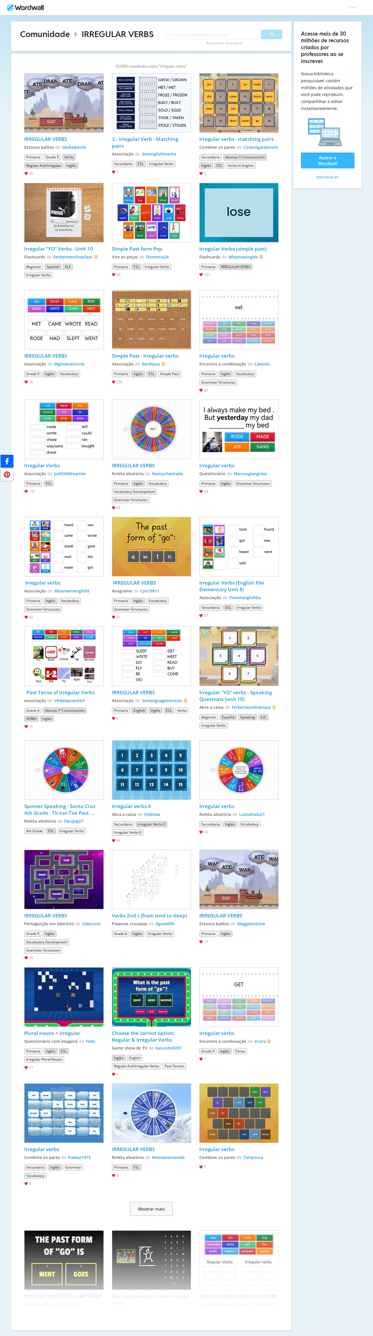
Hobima (152, 814)
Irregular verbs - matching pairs (236, 139)
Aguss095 (165, 923)
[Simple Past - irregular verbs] (151, 319)
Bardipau (151, 364)
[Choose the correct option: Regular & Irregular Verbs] (151, 997)
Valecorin (91, 923)
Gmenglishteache (159, 154)
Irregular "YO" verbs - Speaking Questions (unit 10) (236, 695)
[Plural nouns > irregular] (63, 997)
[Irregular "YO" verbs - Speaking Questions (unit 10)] (239, 656)
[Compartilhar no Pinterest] (7, 474)
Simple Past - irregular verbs (145, 355)
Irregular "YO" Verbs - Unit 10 (59, 248)
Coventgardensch (260, 147)
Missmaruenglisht (72, 591)
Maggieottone (251, 923)
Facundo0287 (168, 1048)
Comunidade (45, 34)
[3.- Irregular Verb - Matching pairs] (151, 103)
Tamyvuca (253, 1157)
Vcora (260, 1041)
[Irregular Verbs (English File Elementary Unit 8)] (239, 546)
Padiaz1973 (79, 1157)
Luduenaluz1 (252, 814)
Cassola (262, 364)
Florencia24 (157, 257)
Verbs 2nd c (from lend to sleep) (149, 915)
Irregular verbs (216, 355)
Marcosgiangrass (250, 473)
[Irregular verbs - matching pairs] (239, 103)
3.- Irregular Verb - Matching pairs (146, 142)
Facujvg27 (73, 821)
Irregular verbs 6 (131, 806)
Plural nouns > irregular (52, 1033)
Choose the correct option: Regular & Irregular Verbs (144, 1036)
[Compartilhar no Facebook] (7, 461)
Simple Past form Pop (137, 248)
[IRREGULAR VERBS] (63, 103)
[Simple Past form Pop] (151, 212)
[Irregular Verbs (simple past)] (239, 212)
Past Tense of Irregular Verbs (59, 692)
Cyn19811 (149, 591)
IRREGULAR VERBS (118, 34)
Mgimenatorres (69, 364)
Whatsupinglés (243, 257)
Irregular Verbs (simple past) (233, 248)
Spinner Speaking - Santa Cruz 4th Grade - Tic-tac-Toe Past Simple (60, 809)
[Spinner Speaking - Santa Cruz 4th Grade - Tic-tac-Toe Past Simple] (63, 770)
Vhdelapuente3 (69, 700)
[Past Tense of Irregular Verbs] (63, 656)
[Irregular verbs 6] (151, 770)
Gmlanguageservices (162, 700)
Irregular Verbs (42, 465)
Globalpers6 (74, 147)
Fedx (90, 1041)
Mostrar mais (151, 1209)
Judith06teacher (70, 473)
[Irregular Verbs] (63, 429)
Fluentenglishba (245, 597)
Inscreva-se (327, 177)
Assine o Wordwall (327, 160)
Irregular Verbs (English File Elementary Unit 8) (232, 586)
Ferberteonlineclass (72, 257)
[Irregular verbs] (239, 319)
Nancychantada (167, 473)
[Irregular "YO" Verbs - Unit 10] (63, 212)
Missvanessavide (168, 1157)
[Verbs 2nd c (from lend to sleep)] (151, 879)
